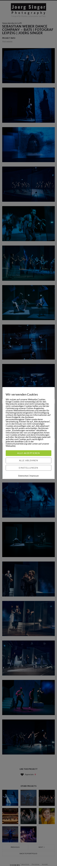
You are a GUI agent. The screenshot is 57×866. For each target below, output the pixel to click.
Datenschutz (23, 476)
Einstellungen (28, 467)
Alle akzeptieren (28, 453)
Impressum (34, 476)
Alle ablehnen (28, 460)
